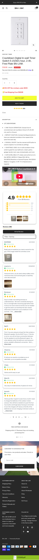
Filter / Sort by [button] (9, 237)
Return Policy (6, 487)
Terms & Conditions (8, 494)
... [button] (17, 311)
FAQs (23, 494)
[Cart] (36, 8)
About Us (24, 484)
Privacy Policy (6, 490)
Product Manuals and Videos (8, 505)
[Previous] (3, 50)
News (23, 497)
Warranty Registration (8, 501)
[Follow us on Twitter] (28, 527)
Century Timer (7, 54)
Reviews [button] (7, 227)
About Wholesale (26, 490)
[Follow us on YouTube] (28, 532)
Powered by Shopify (15, 538)
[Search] (7, 8)
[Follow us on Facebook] (23, 527)
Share (4, 112)
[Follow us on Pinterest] (23, 532)
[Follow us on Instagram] (32, 527)
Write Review (18, 232)
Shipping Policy (6, 484)
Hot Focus (24, 501)
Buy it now (19, 103)
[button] (13, 218)
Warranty (5, 497)
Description (6, 119)
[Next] (36, 50)
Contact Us (24, 487)
